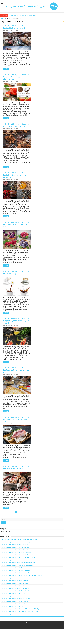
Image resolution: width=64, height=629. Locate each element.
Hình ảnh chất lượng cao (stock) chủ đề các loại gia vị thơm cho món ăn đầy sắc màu (16, 175)
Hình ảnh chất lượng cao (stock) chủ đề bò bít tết (13, 606)
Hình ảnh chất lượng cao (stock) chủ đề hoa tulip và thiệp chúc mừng (17, 554)
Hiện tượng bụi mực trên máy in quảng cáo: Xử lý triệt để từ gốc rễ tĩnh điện (19, 539)
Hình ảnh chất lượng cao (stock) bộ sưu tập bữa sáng (14, 585)
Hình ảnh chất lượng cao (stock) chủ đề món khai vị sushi (14, 580)
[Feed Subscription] (63, 21)
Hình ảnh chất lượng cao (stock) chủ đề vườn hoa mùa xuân (15, 572)
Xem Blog (6, 68)
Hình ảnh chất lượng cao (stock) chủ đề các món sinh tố (14, 583)
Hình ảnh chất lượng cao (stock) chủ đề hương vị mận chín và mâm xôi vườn (16, 224)
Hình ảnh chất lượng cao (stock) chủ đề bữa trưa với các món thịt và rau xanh (19, 611)
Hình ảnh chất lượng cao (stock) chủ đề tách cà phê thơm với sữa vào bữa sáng (20, 609)
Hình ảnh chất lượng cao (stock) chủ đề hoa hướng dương (15, 549)
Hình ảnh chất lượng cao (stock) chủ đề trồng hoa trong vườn (15, 570)
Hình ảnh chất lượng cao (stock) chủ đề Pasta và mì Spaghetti (16, 596)
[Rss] (32, 625)
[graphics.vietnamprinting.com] (32, 6)
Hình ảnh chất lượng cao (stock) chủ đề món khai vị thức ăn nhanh (17, 590)
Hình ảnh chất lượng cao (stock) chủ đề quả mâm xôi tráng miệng (16, 614)
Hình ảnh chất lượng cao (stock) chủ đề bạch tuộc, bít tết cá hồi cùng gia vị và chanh (16, 321)
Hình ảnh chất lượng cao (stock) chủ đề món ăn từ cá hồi (14, 601)
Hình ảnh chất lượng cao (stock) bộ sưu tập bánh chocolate (15, 588)
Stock (14, 30)
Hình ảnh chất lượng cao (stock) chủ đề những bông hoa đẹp (22, 15)
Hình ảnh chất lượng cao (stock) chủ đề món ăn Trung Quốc (15, 598)
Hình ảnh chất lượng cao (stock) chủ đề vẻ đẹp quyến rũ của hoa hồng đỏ (18, 565)
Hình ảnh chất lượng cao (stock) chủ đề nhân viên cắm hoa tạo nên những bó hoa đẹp (21, 575)
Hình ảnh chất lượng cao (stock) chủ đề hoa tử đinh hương (15, 547)
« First (2, 512)
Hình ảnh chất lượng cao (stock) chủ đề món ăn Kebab (14, 593)
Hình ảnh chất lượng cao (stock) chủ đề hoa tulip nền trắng (15, 544)
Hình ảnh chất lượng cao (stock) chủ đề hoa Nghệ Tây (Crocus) (16, 552)
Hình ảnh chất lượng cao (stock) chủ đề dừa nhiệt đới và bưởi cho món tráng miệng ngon (16, 77)
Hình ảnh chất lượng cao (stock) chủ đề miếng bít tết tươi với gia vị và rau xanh (16, 419)
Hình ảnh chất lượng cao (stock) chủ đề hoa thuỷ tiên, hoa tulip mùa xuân (18, 557)
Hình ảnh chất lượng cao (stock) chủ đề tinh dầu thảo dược (15, 567)
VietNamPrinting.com (35, 627)
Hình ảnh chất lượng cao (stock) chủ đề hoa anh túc (13, 560)
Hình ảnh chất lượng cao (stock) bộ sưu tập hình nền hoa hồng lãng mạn (18, 562)
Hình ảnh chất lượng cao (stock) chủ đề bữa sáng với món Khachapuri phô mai (16, 370)
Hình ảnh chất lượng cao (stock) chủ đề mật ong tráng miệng (15, 603)
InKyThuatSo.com (36, 623)
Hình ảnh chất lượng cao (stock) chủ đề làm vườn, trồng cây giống (16, 578)
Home (1, 18)
